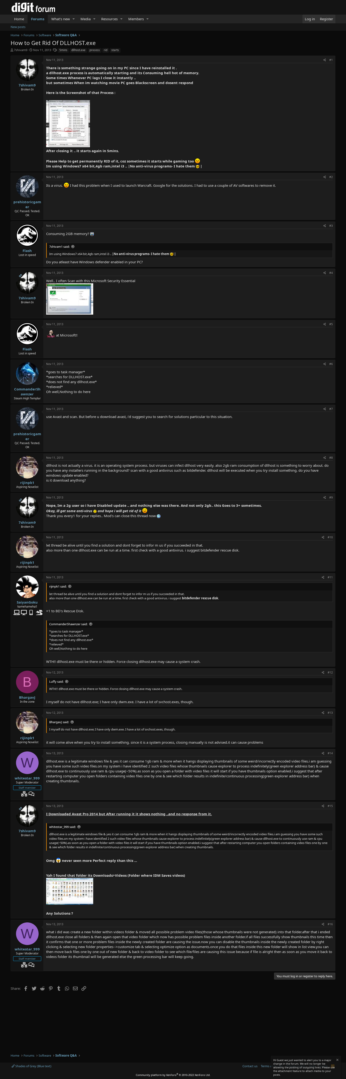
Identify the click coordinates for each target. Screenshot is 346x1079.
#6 (331, 364)
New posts (18, 27)
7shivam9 (20, 50)
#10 (330, 537)
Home (19, 18)
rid (105, 50)
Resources (109, 18)
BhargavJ (27, 697)
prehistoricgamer (27, 204)
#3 (331, 226)
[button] (73, 19)
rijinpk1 (27, 482)
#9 (331, 497)
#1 (331, 60)
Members (136, 18)
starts (115, 50)
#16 (330, 924)
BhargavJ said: (59, 722)
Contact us (249, 1066)
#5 (331, 324)
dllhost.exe (78, 50)
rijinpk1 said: (58, 586)
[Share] (325, 60)
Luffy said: (56, 681)
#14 (330, 753)
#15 (330, 806)
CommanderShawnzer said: (68, 624)
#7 (331, 409)
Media (85, 18)
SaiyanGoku (27, 602)
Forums (37, 18)
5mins (63, 50)
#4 (331, 273)
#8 (331, 458)
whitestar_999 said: (62, 827)
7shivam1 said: (59, 246)
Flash (27, 250)
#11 (330, 577)
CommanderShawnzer (27, 391)
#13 (330, 713)
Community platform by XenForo (173, 1075)
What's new (60, 18)
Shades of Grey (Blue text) (33, 1066)
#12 (330, 672)
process (94, 50)
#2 (331, 177)
